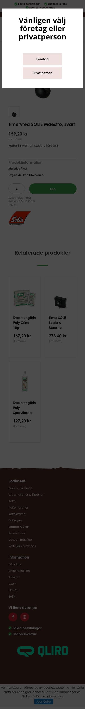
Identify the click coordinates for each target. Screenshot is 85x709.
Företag (42, 59)
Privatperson (42, 73)
